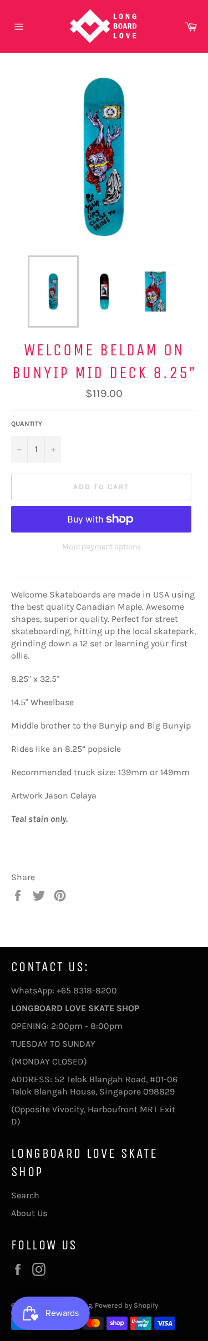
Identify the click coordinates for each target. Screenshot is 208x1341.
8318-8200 (95, 990)
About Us (29, 1213)
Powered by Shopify (126, 1305)
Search (25, 1195)
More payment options (101, 546)
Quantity (26, 424)
